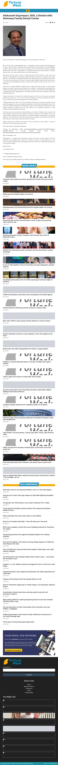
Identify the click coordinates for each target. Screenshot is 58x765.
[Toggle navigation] (28, 10)
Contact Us (29, 688)
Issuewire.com (22, 65)
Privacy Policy (29, 692)
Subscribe (29, 675)
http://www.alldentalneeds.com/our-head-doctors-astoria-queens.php (21, 132)
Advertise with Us (29, 686)
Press (29, 684)
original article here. (40, 159)
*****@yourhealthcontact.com (11, 153)
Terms (29, 690)
